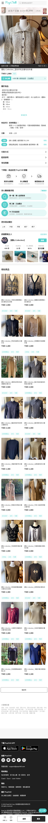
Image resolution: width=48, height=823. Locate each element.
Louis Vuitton (16, 778)
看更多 (24, 690)
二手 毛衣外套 (29, 709)
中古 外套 (25, 713)
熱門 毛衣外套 (14, 711)
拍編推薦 (16, 795)
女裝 (10, 133)
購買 (38, 819)
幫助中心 (4, 787)
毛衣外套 (12, 708)
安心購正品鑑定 (6, 795)
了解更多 (43, 191)
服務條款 (18, 787)
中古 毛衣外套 (23, 711)
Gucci (9, 778)
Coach (3, 778)
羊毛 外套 (11, 709)
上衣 (15, 133)
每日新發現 (5, 775)
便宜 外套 (4, 713)
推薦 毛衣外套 (33, 711)
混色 (2, 708)
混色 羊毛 (23, 708)
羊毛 (6, 708)
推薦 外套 (32, 713)
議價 (24, 819)
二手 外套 (42, 711)
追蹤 (42, 240)
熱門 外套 (18, 713)
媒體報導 (23, 795)
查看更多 (24, 115)
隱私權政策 (26, 787)
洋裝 (18, 227)
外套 (11, 227)
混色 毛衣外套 (31, 708)
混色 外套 (40, 708)
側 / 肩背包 (22, 775)
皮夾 (28, 775)
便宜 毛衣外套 (38, 709)
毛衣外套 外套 (19, 709)
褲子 (33, 227)
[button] (7, 247)
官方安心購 (13, 775)
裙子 (25, 227)
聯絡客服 (11, 787)
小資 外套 (11, 713)
